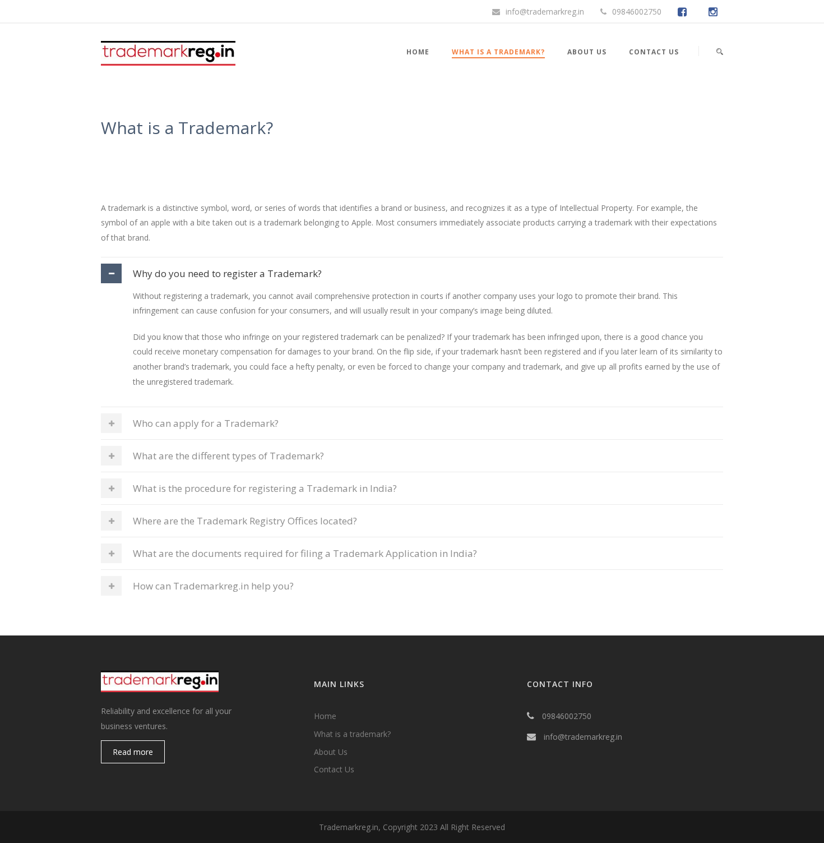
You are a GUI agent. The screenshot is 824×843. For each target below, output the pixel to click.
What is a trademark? (352, 734)
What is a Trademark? (498, 52)
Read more (133, 752)
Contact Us (654, 52)
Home (417, 52)
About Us (587, 52)
